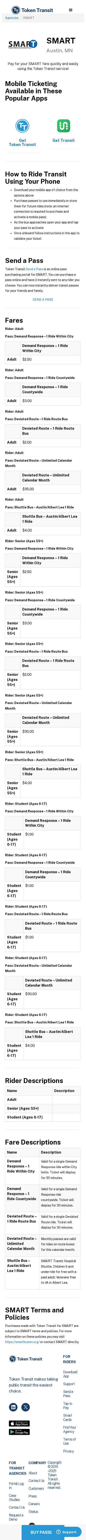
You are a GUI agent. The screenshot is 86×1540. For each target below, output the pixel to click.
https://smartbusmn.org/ (22, 1342)
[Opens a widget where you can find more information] (66, 1532)
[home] (32, 10)
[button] (70, 10)
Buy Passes (43, 1532)
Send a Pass (34, 269)
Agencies (12, 18)
